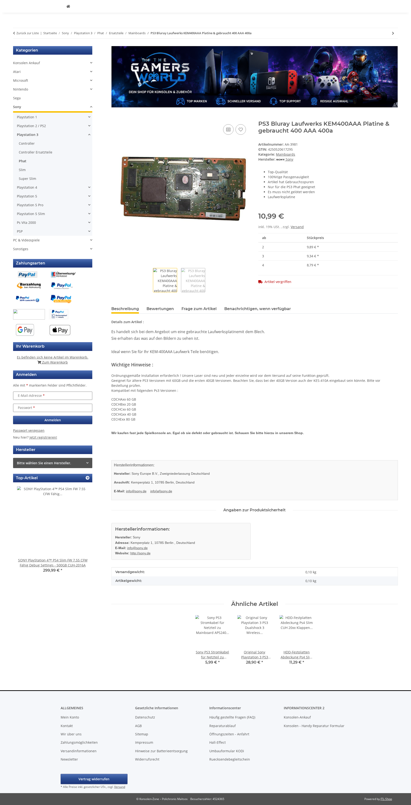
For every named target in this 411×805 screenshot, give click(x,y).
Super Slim (27, 178)
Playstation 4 (27, 187)
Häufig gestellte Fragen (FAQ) (232, 717)
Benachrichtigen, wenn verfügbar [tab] (257, 309)
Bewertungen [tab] (160, 309)
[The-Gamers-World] (68, 6)
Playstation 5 (27, 196)
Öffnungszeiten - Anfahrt (229, 734)
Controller (27, 143)
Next (80, 533)
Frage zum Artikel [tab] (199, 309)
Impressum (144, 742)
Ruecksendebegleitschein (229, 759)
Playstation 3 (27, 134)
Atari (17, 71)
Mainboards (285, 154)
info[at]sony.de (161, 491)
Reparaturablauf (222, 726)
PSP (20, 231)
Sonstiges (20, 249)
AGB (138, 726)
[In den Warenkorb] (115, 117)
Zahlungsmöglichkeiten (79, 742)
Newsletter (69, 759)
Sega (17, 98)
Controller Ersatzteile (35, 152)
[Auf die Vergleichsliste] (228, 129)
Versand (297, 227)
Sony (17, 107)
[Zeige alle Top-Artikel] (87, 478)
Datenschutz (145, 717)
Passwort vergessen (28, 430)
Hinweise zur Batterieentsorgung (161, 751)
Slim (22, 170)
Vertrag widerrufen (93, 779)
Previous (25, 533)
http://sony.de (140, 553)
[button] (52, 62)
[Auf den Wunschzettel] (240, 129)
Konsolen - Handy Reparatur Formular (314, 726)
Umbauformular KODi (226, 751)
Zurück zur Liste (27, 33)
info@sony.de (136, 491)
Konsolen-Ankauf (297, 717)
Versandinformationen (79, 751)
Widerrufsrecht (147, 759)
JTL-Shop (386, 799)
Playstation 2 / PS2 (31, 126)
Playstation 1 (27, 117)
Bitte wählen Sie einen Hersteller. (44, 463)
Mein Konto (70, 717)
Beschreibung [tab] (125, 309)
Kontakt (67, 726)
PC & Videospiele (26, 240)
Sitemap (141, 734)
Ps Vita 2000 (26, 222)
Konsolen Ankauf (26, 63)
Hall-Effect (217, 742)
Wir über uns (71, 734)
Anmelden (52, 420)
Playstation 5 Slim (31, 213)
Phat (22, 161)
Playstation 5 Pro (30, 205)
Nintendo (20, 89)
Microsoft (20, 80)
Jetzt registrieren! (43, 437)
